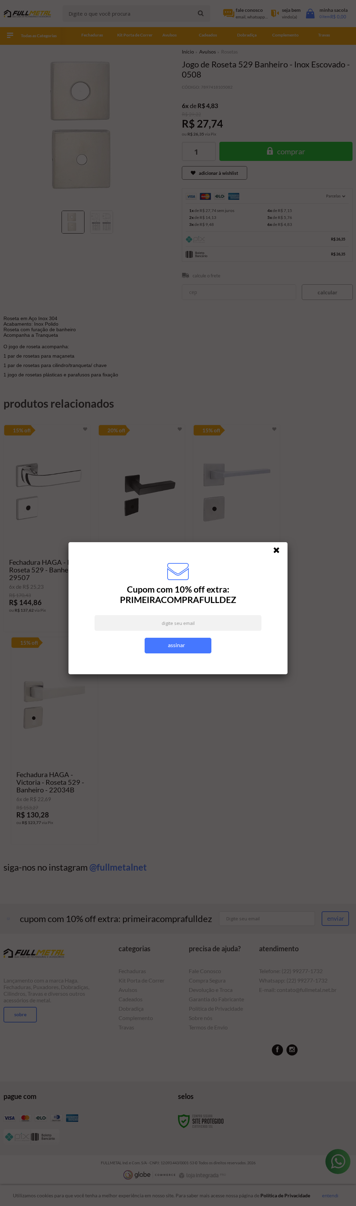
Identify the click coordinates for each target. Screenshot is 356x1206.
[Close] (279, 552)
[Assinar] (178, 645)
